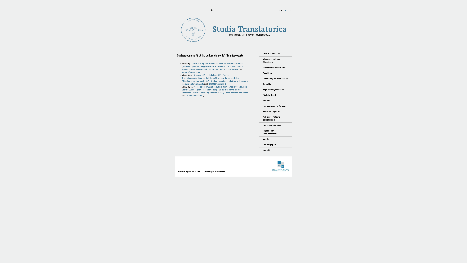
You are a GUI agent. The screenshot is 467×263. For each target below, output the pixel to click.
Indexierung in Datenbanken (275, 78)
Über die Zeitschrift (271, 53)
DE (286, 10)
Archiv (266, 139)
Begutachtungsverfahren (273, 89)
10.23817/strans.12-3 (217, 84)
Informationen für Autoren (274, 106)
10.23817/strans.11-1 (194, 95)
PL (291, 10)
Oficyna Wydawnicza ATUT (190, 171)
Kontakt (266, 150)
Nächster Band (269, 95)
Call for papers (269, 144)
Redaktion (267, 73)
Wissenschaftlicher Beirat (274, 67)
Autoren (266, 100)
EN (280, 10)
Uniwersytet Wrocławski (214, 171)
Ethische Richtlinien (272, 125)
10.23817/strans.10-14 (191, 72)
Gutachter (267, 84)
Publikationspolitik (271, 111)
